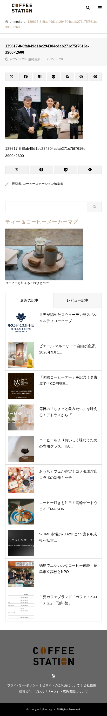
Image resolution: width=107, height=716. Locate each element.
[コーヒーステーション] (22, 8)
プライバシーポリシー (22, 685)
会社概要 (90, 685)
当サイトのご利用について (61, 685)
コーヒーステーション (42, 709)
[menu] (99, 8)
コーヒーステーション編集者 (43, 184)
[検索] (87, 8)
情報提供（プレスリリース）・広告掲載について (53, 691)
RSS (53, 676)
